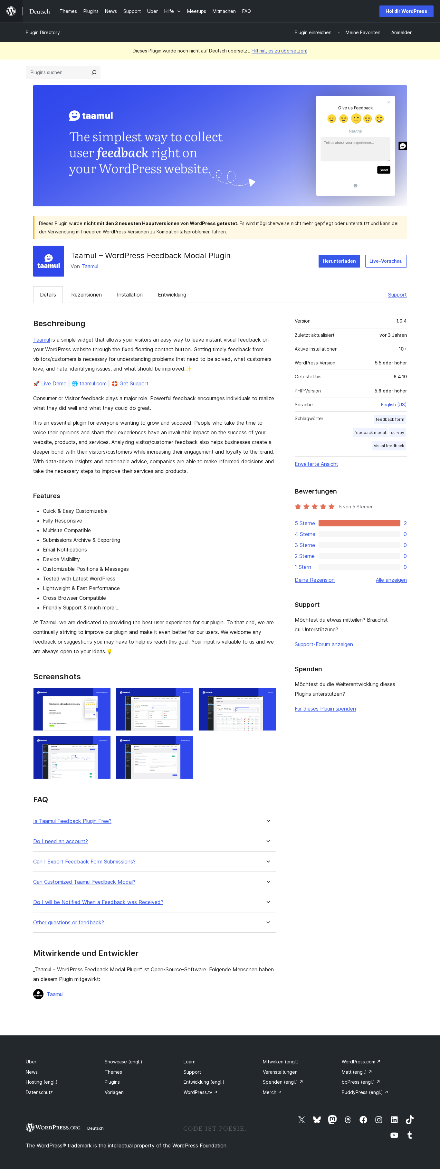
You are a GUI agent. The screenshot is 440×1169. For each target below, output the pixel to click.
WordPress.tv (201, 1092)
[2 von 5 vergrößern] (184, 696)
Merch (272, 1092)
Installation (130, 294)
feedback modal (370, 432)
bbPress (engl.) (361, 1082)
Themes (113, 1072)
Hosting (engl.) (42, 1082)
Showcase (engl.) (123, 1061)
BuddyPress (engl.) (365, 1092)
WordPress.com (361, 1061)
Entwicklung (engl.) (204, 1082)
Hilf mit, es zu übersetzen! (279, 50)
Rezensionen (86, 294)
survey (397, 432)
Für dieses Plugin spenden (325, 708)
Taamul (89, 266)
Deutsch (95, 1128)
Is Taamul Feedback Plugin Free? (72, 821)
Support (397, 294)
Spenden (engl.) (283, 1082)
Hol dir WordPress (406, 11)
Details (48, 294)
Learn (190, 1061)
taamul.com (93, 383)
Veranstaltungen (280, 1072)
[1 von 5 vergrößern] (102, 696)
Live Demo (54, 383)
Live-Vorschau (386, 261)
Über (31, 1061)
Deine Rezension (315, 580)
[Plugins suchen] (94, 72)
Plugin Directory (43, 32)
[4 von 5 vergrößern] (102, 744)
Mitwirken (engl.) (281, 1061)
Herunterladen (339, 261)
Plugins (112, 1082)
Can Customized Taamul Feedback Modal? (84, 882)
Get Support (134, 383)
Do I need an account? (60, 841)
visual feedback (389, 445)
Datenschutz (39, 1092)
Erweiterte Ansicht (316, 464)
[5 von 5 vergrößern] (184, 744)
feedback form (390, 419)
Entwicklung (172, 294)
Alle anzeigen (391, 580)
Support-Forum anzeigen (324, 644)
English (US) (394, 404)
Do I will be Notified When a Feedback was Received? (98, 902)
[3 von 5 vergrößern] (267, 696)
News (32, 1072)
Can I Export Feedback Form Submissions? (84, 862)
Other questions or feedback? (68, 922)
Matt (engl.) (357, 1072)
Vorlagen (114, 1092)
